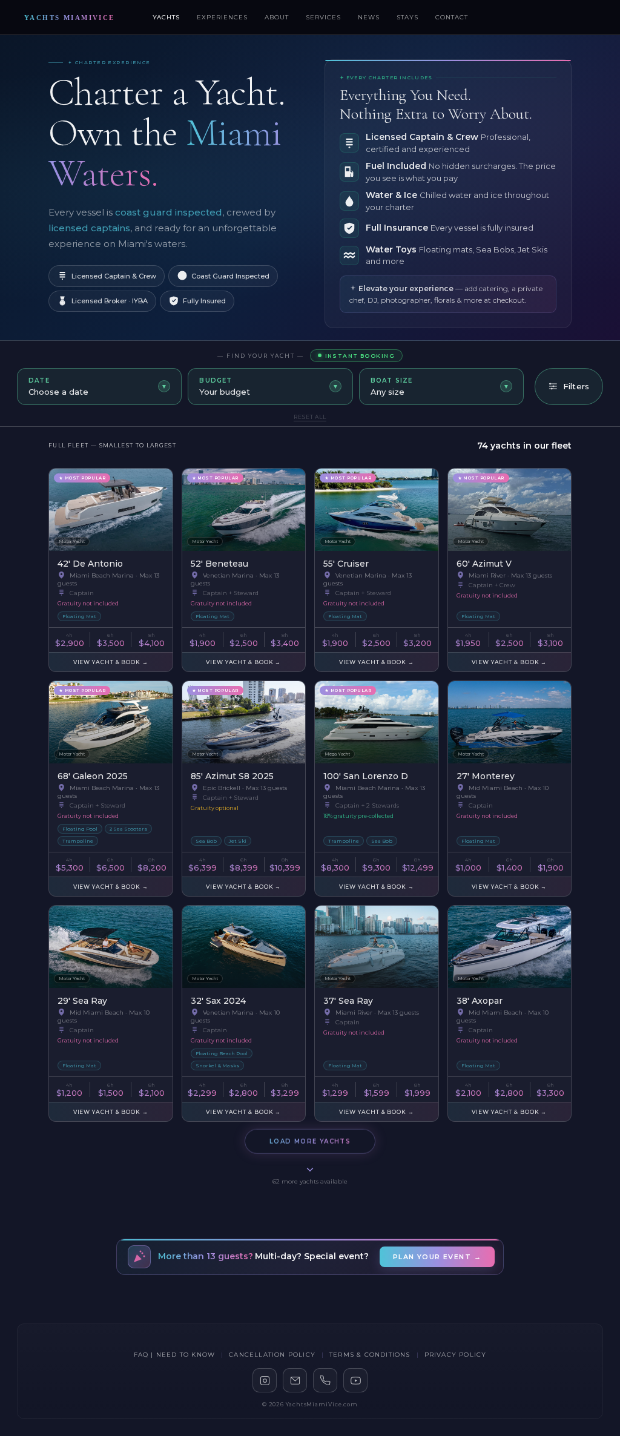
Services (323, 17)
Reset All (310, 416)
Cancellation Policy (272, 1355)
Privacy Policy (455, 1355)
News (369, 17)
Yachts (166, 17)
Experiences (222, 17)
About (277, 17)
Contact (451, 17)
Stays (407, 17)
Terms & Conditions (370, 1355)
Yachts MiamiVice (69, 17)
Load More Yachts (310, 1141)
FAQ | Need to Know (175, 1355)
